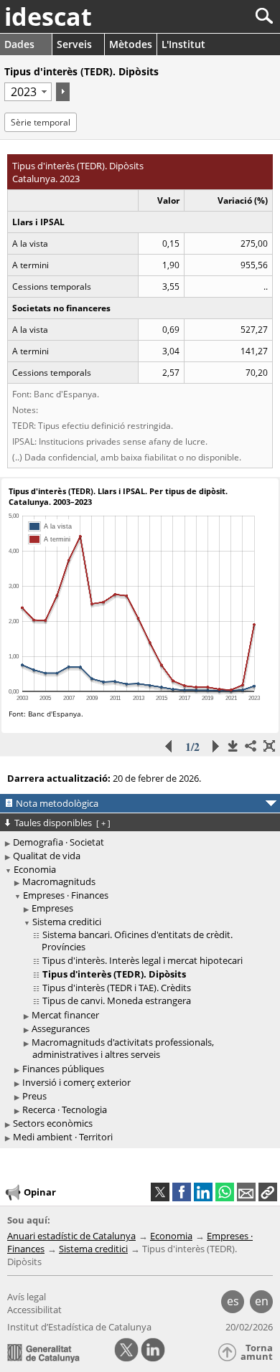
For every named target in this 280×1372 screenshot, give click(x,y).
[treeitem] (142, 882)
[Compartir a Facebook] (181, 1192)
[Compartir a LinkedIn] (203, 1192)
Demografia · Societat (58, 842)
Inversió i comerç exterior (76, 1082)
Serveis (74, 44)
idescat (48, 16)
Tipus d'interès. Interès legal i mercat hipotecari (142, 960)
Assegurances (61, 1028)
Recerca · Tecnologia (64, 1109)
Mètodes (130, 44)
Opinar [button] (40, 1192)
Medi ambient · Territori (63, 1136)
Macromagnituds (58, 881)
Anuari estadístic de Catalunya (71, 1235)
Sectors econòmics (53, 1123)
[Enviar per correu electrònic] (246, 1192)
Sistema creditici (66, 921)
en (262, 1301)
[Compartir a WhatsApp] (224, 1192)
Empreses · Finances (65, 895)
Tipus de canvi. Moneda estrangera (116, 1000)
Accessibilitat (34, 1309)
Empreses (52, 908)
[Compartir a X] (160, 1192)
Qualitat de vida (46, 855)
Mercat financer (65, 1014)
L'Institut (183, 44)
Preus (34, 1095)
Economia (35, 869)
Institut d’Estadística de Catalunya (79, 1326)
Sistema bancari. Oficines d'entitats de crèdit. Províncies (137, 940)
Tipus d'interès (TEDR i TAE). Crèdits (116, 987)
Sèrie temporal (40, 122)
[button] (267, 1192)
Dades (19, 44)
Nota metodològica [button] (57, 803)
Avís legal (26, 1296)
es (233, 1301)
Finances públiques (63, 1068)
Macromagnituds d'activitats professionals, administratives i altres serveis (123, 1048)
